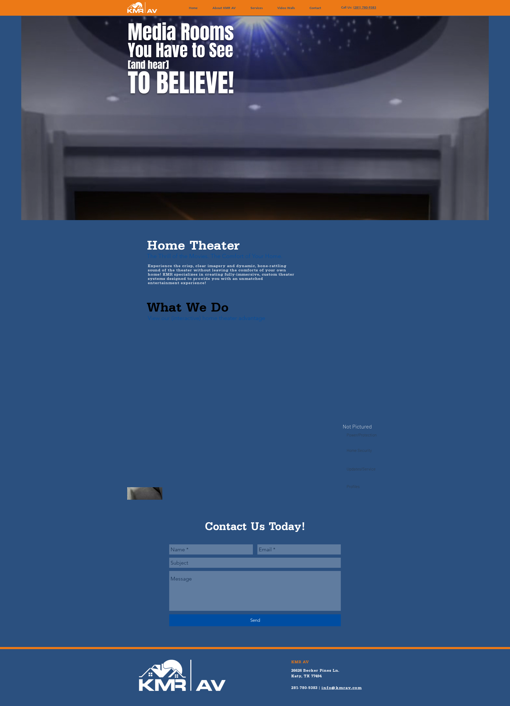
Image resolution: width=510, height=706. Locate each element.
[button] (256, 7)
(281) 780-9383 (364, 7)
